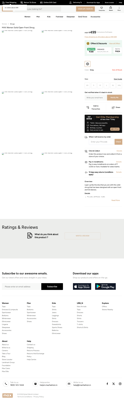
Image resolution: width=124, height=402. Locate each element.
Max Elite (5, 371)
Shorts (79, 316)
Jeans (54, 312)
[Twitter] (114, 384)
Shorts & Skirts (82, 327)
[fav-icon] (102, 8)
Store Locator (7, 359)
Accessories (6, 330)
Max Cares (6, 368)
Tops (4, 307)
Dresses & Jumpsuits (10, 310)
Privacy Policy (39, 397)
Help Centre (31, 359)
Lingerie (5, 324)
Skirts (54, 318)
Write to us (6, 348)
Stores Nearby (107, 310)
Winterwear (6, 318)
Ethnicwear (6, 321)
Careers (5, 351)
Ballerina (55, 330)
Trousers (80, 321)
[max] (8, 395)
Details (116, 129)
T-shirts (80, 324)
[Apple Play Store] (82, 286)
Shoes (4, 333)
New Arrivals (81, 307)
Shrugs (12, 24)
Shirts (54, 310)
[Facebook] (107, 384)
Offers (104, 307)
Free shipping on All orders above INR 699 (101, 37)
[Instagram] (120, 384)
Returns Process (33, 351)
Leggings (55, 316)
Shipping (30, 348)
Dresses (55, 321)
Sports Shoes (57, 327)
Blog (3, 356)
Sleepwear (6, 327)
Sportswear (6, 312)
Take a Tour (6, 354)
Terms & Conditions (24, 397)
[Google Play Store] (105, 286)
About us (5, 345)
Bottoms (5, 316)
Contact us (31, 345)
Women (4, 24)
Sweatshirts (56, 324)
